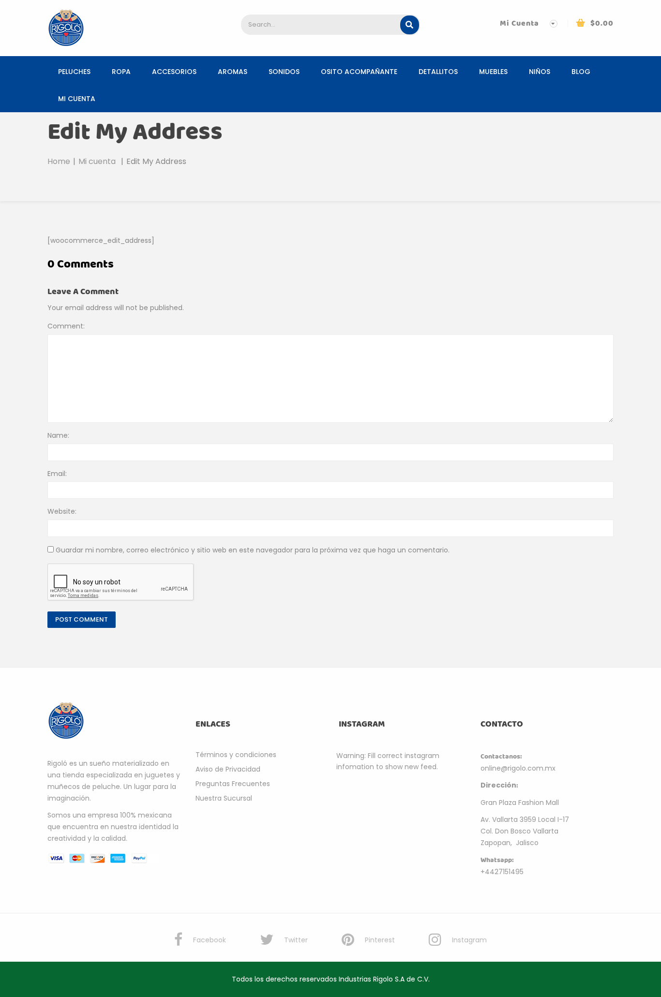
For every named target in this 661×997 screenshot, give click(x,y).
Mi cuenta (76, 99)
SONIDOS (284, 71)
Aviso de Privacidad (227, 769)
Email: (57, 473)
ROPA (121, 71)
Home (58, 161)
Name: (58, 435)
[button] (595, 23)
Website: (61, 511)
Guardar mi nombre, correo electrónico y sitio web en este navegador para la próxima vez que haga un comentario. (253, 550)
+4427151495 (502, 872)
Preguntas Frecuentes (232, 784)
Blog (580, 71)
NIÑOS (539, 71)
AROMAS (232, 71)
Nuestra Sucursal (223, 798)
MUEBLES (493, 71)
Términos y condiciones (235, 754)
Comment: (66, 326)
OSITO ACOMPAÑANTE (359, 71)
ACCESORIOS (174, 71)
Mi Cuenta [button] (519, 23)
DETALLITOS (438, 71)
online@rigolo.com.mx (518, 768)
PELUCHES (74, 71)
